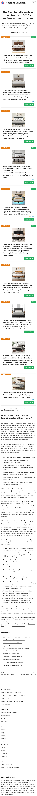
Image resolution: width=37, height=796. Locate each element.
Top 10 (3, 741)
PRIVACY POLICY (7, 765)
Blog (2, 733)
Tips (3, 747)
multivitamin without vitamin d (11, 692)
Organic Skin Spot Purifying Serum (12, 701)
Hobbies (4, 753)
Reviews (3, 730)
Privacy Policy (5, 715)
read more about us (18, 626)
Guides (3, 738)
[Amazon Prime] (31, 102)
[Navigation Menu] (34, 2)
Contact (4, 721)
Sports (3, 750)
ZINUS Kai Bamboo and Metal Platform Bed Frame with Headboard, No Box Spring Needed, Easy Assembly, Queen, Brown (18, 395)
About (3, 718)
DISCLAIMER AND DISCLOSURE (10, 768)
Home (3, 727)
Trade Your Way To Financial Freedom (13, 695)
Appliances (4, 744)
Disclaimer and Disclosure (9, 712)
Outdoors (5, 756)
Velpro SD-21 (5, 698)
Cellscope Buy (5, 704)
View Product (29, 65)
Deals (3, 735)
